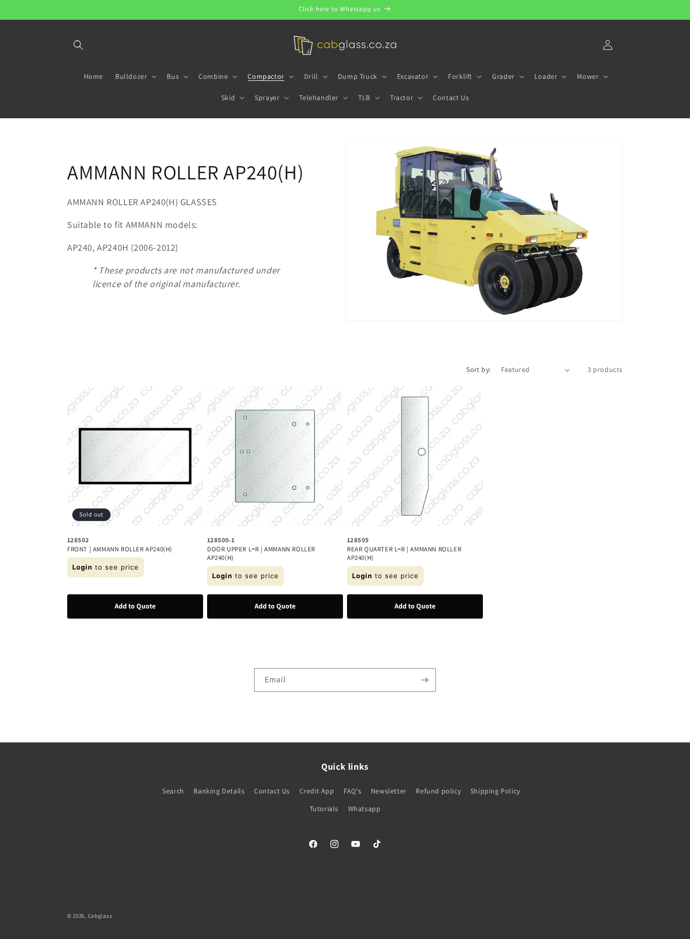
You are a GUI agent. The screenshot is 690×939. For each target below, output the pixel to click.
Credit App (317, 790)
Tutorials (324, 808)
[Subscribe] (424, 680)
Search (173, 790)
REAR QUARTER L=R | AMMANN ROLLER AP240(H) (404, 553)
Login (82, 567)
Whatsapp (364, 808)
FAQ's (352, 790)
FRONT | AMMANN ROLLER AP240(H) (119, 549)
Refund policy (438, 790)
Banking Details (218, 790)
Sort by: (478, 369)
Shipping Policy (495, 790)
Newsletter (389, 790)
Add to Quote (135, 606)
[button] (78, 45)
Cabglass (100, 915)
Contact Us (272, 790)
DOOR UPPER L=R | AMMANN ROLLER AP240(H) (261, 553)
